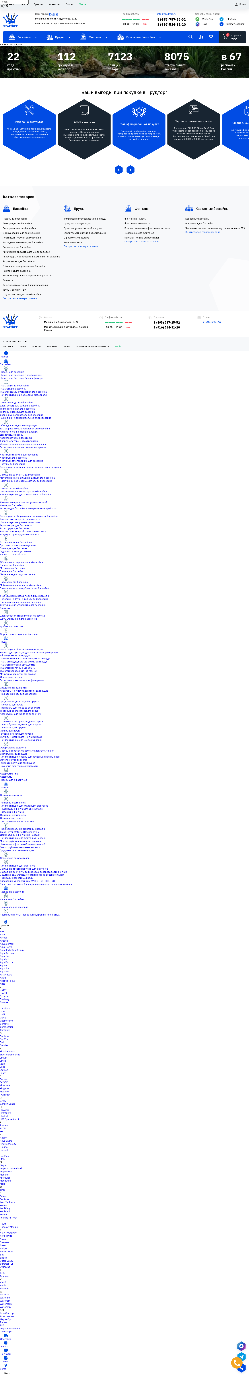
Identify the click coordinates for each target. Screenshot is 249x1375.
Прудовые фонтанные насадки (17, 850)
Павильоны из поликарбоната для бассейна (24, 588)
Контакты (52, 346)
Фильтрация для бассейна (14, 385)
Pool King (5, 1208)
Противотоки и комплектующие (18, 545)
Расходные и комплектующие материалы (23, 447)
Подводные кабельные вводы (16, 877)
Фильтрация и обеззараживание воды (21, 649)
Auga (2, 983)
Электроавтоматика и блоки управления (23, 615)
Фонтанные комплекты (13, 815)
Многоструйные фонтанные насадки (20, 841)
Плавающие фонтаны (12, 811)
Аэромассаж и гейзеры (13, 554)
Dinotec (4, 1045)
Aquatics (4, 968)
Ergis (2, 1063)
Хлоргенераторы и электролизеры (20, 441)
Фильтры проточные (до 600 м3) (18, 667)
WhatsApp (207, 19)
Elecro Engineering (10, 1054)
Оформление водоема (13, 747)
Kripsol (4, 1150)
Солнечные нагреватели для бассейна (21, 414)
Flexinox (4, 1091)
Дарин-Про (6, 1319)
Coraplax (5, 1030)
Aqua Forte (6, 946)
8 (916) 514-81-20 (171, 24)
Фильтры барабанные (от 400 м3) (19, 670)
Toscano (4, 1276)
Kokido (4, 1147)
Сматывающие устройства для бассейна (22, 605)
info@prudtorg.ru (166, 14)
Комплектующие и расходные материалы (23, 394)
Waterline (5, 1297)
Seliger (4, 1248)
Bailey (3, 989)
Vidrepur (4, 1288)
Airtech (4, 940)
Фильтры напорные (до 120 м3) (17, 664)
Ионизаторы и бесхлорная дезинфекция (23, 444)
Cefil (2, 1014)
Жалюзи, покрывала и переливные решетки (25, 595)
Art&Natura (6, 974)
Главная (4, 356)
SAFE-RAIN (6, 1236)
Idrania (4, 1125)
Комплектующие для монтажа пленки (21, 740)
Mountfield (5, 1180)
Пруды (3, 641)
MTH (2, 1183)
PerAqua (4, 1199)
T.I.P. (2, 1273)
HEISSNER (5, 1113)
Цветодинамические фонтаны (17, 821)
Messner (4, 1174)
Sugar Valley (6, 1260)
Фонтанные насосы (11, 795)
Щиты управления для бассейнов (18, 618)
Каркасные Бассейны (12, 899)
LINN (2, 1159)
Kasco (3, 1137)
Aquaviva (4, 971)
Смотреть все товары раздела (20, 298)
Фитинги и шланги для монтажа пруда (21, 736)
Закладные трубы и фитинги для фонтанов (24, 868)
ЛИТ (2, 1325)
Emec (3, 1060)
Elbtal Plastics (7, 1051)
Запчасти (5, 608)
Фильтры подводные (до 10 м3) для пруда (23, 661)
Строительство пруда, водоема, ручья (21, 721)
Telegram (231, 19)
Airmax (3, 937)
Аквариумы (6, 776)
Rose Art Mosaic (9, 1227)
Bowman (4, 1002)
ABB (2, 931)
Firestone (5, 1085)
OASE (3, 1190)
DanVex (4, 1039)
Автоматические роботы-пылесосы (20, 519)
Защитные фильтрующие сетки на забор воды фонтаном (32, 874)
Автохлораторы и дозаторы (16, 437)
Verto (118, 346)
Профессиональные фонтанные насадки (23, 828)
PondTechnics (7, 1202)
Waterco (4, 1294)
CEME (3, 1017)
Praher (3, 1214)
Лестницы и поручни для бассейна (19, 454)
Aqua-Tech (5, 956)
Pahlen (3, 1196)
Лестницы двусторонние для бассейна (21, 460)
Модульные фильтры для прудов (18, 674)
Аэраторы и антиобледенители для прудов (24, 690)
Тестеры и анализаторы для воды (19, 710)
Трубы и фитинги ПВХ (11, 626)
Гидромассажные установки (16, 551)
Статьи (66, 346)
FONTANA (5, 1094)
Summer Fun (6, 1263)
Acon (2, 934)
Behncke (4, 996)
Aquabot (4, 959)
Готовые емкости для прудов (16, 733)
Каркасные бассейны (12, 891)
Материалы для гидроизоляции (17, 574)
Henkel (4, 1116)
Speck (3, 1257)
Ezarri (3, 1073)
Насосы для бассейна (12, 371)
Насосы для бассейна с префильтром (21, 375)
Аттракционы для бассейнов (16, 542)
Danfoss (4, 1036)
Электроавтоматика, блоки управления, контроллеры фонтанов (36, 884)
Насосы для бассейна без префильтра (21, 378)
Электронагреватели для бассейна (20, 405)
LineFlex (4, 1156)
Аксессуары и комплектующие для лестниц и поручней (30, 467)
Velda (3, 1285)
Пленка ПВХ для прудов (13, 727)
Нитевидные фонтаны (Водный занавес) (22, 844)
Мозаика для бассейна (12, 568)
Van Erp (4, 1282)
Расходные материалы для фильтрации (22, 680)
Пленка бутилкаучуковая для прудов (20, 724)
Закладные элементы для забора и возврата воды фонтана (33, 871)
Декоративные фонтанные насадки (20, 834)
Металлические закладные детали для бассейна (27, 477)
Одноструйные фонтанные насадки (20, 847)
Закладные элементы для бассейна (20, 474)
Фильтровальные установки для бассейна (23, 391)
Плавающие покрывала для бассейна (20, 602)
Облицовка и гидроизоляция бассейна (21, 562)
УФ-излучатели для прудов (15, 655)
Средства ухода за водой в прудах (19, 701)
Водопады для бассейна (13, 548)
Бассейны (5, 364)
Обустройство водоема (13, 759)
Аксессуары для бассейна (14, 528)
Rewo (3, 1223)
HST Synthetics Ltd (10, 1119)
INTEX (3, 1128)
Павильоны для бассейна (14, 582)
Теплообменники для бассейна (17, 408)
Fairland (4, 1079)
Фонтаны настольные (12, 818)
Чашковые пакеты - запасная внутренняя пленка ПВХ (30, 914)
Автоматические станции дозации (19, 431)
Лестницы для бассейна (13, 457)
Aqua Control (7, 943)
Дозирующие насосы (12, 434)
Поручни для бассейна (12, 463)
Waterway (5, 1307)
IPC (2, 1131)
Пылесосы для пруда (11, 704)
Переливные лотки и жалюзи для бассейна (24, 599)
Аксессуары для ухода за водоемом (20, 713)
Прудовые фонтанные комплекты (19, 766)
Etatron (4, 1069)
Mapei (3, 1165)
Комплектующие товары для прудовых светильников (30, 756)
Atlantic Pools (7, 980)
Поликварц (6, 1331)
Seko (3, 1245)
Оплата (22, 346)
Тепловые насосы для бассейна (17, 411)
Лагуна (3, 1322)
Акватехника (7, 1316)
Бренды (36, 346)
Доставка (8, 346)
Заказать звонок (235, 24)
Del (2, 1042)
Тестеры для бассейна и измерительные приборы (28, 508)
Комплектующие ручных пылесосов (20, 522)
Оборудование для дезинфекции (18, 425)
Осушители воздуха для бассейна (19, 634)
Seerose (4, 1242)
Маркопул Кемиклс (10, 1328)
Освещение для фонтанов (15, 858)
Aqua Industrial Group (12, 950)
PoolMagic (5, 1211)
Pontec (4, 1205)
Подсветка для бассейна (14, 488)
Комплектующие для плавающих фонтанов (24, 805)
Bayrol (3, 993)
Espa (2, 1066)
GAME (3, 1100)
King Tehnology (8, 1143)
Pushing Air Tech (8, 1217)
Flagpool (4, 1088)
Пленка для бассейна (12, 565)
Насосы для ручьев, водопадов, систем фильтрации (29, 652)
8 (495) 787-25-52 (171, 19)
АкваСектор (7, 1313)
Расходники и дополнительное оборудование (25, 417)
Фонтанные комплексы (13, 802)
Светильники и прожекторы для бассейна (23, 491)
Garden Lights (7, 1103)
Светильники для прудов (13, 753)
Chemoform (6, 1020)
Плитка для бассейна (12, 571)
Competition (6, 1026)
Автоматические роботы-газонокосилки (23, 531)
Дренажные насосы (11, 677)
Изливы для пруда (10, 730)
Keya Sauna (6, 1140)
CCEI (2, 1011)
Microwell (5, 1177)
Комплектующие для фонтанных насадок (23, 838)
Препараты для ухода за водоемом (20, 707)
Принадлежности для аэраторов (18, 693)
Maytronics (6, 1171)
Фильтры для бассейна (13, 388)
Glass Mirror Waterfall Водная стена (20, 832)
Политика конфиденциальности (92, 346)
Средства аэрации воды (13, 687)
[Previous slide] (118, 170)
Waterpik (5, 1300)
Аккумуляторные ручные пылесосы (20, 534)
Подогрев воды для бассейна (16, 402)
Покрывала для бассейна (14, 907)
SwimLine (5, 1266)
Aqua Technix (7, 953)
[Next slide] (130, 170)
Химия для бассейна (11, 505)
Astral (3, 977)
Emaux (3, 1057)
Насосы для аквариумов (13, 779)
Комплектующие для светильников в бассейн (25, 494)
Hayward (4, 1110)
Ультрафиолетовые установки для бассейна (25, 428)
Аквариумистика (9, 773)
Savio (3, 1239)
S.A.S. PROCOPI (8, 1233)
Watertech (6, 1303)
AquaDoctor (6, 962)
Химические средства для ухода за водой (23, 502)
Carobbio (5, 1008)
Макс (204, 24)
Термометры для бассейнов (16, 525)
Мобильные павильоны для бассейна (20, 585)
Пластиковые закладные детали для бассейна (26, 480)
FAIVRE (4, 1082)
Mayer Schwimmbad (11, 1168)
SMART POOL (7, 1251)
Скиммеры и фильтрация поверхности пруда (25, 658)
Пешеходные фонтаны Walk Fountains (21, 808)
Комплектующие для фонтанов (17, 865)
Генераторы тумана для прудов (17, 762)
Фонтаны (5, 787)
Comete (4, 1023)
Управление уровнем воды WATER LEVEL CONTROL (28, 881)
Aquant (4, 965)
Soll (2, 1254)
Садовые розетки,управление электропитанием (27, 750)
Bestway (4, 999)
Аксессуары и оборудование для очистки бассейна (29, 516)
